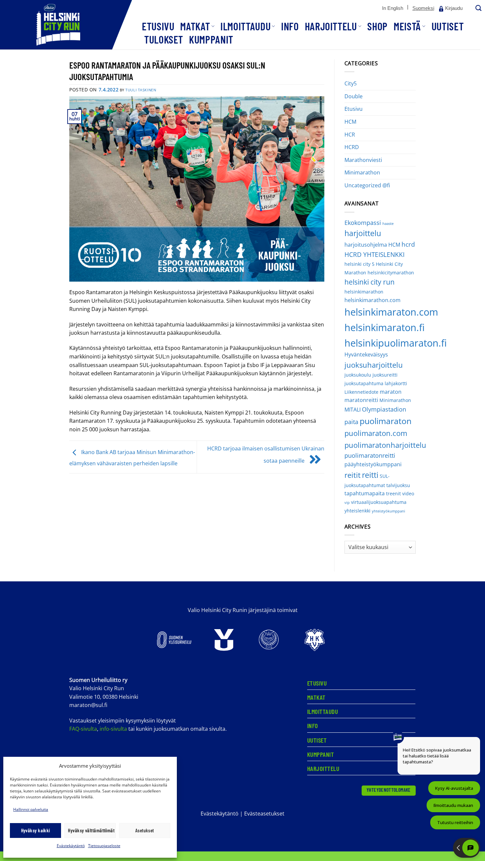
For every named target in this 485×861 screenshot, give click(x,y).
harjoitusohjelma (365, 244)
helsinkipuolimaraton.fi (395, 342)
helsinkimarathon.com (372, 300)
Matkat (195, 26)
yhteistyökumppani (388, 511)
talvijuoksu (398, 485)
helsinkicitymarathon (391, 272)
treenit (393, 493)
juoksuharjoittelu (373, 365)
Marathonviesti (363, 160)
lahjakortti (396, 383)
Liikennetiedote (361, 392)
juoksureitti (385, 375)
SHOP (377, 26)
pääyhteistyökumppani (373, 464)
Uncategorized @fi (367, 185)
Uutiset (448, 26)
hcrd (408, 244)
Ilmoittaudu (245, 26)
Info (290, 26)
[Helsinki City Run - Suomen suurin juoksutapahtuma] (66, 24)
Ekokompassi (362, 223)
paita (351, 422)
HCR (349, 134)
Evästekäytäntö (71, 845)
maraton (391, 391)
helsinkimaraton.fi (384, 327)
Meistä (407, 26)
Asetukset (144, 830)
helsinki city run (369, 282)
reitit (352, 475)
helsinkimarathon (363, 292)
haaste (388, 223)
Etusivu (158, 26)
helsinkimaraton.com (391, 312)
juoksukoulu (357, 375)
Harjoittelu (331, 26)
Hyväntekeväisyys (366, 354)
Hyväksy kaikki (35, 830)
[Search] (477, 8)
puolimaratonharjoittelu (385, 445)
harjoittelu (362, 233)
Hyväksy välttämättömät (91, 830)
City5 (350, 83)
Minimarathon (362, 172)
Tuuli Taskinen (140, 89)
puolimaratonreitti (369, 455)
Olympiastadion (384, 409)
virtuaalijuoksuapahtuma (378, 502)
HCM (350, 121)
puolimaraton (385, 420)
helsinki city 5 (359, 264)
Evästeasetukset (264, 813)
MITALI (352, 409)
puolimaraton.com (375, 433)
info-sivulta (113, 728)
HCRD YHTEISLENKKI (374, 254)
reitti (370, 475)
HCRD (351, 147)
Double (353, 96)
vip (347, 502)
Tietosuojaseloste (104, 845)
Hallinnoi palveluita (30, 809)
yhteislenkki (357, 510)
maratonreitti (361, 400)
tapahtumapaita (364, 493)
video (408, 493)
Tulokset (163, 39)
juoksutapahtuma (363, 383)
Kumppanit (211, 39)
